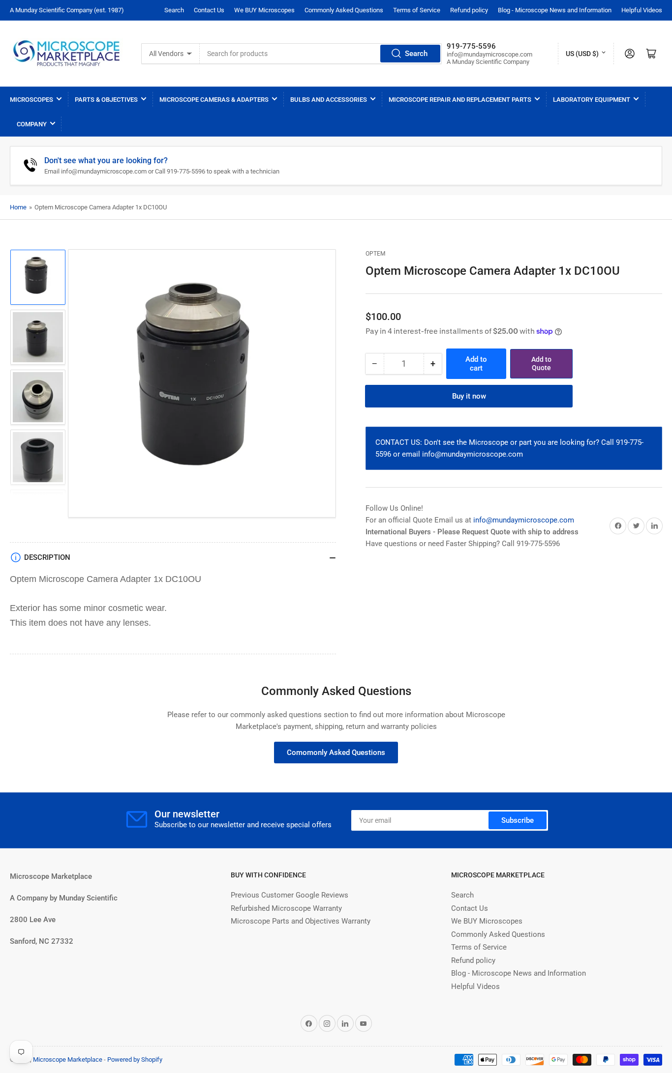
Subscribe (517, 820)
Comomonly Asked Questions (336, 752)
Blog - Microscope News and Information (554, 10)
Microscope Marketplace (67, 1059)
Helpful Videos (641, 10)
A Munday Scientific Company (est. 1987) (67, 10)
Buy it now (469, 396)
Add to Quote (541, 363)
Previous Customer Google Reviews (289, 895)
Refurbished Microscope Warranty (286, 908)
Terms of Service (416, 10)
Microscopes (31, 99)
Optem (375, 253)
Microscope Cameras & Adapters (214, 99)
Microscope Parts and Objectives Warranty (300, 921)
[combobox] (321, 53)
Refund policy (469, 10)
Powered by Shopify (134, 1059)
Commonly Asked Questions (344, 10)
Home (18, 207)
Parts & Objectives (106, 99)
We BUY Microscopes (264, 10)
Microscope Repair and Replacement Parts (460, 99)
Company (32, 124)
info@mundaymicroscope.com (523, 520)
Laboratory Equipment (591, 99)
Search (174, 10)
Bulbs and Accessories (328, 99)
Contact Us (209, 10)
